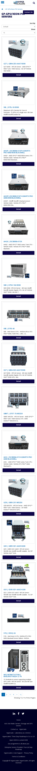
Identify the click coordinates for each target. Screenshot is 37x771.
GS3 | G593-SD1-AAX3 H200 (14, 589)
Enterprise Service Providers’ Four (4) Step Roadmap (18, 748)
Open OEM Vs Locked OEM (18, 740)
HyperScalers (24, 761)
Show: (33, 29)
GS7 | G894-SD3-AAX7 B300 (14, 370)
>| (20, 694)
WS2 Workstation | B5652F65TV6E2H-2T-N (13, 676)
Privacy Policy (28, 753)
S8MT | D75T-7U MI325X (13, 413)
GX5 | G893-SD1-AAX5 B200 (14, 546)
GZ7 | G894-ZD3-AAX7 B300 (14, 64)
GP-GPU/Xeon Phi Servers (14, 9)
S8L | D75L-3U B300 (11, 107)
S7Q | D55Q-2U (10, 633)
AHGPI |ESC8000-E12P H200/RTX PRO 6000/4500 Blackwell (18, 197)
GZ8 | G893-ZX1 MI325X (13, 502)
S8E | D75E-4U (9, 328)
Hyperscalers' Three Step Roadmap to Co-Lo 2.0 (18, 736)
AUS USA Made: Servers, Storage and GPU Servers (18, 725)
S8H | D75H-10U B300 (12, 285)
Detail (18, 75)
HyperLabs (22, 729)
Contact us (14, 729)
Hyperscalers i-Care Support (13, 753)
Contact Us (28, 12)
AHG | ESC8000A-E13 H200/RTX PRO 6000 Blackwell (18, 458)
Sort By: (32, 23)
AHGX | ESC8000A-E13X (13, 241)
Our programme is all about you (18, 744)
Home (18, 720)
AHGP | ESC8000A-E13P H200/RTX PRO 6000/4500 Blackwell (17, 152)
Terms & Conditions (18, 757)
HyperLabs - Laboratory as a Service (18, 733)
